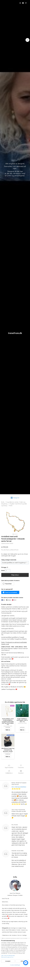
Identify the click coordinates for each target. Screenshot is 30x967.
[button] (7, 583)
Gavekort (21, 773)
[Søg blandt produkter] (27, 40)
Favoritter (21, 767)
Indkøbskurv (9, 773)
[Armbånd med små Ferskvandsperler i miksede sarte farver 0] (15, 520)
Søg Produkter (9, 767)
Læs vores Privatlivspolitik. (8, 955)
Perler (10, 505)
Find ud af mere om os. (7, 957)
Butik (2, 502)
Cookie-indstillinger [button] (15, 965)
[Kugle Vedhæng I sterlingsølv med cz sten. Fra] (22, 710)
